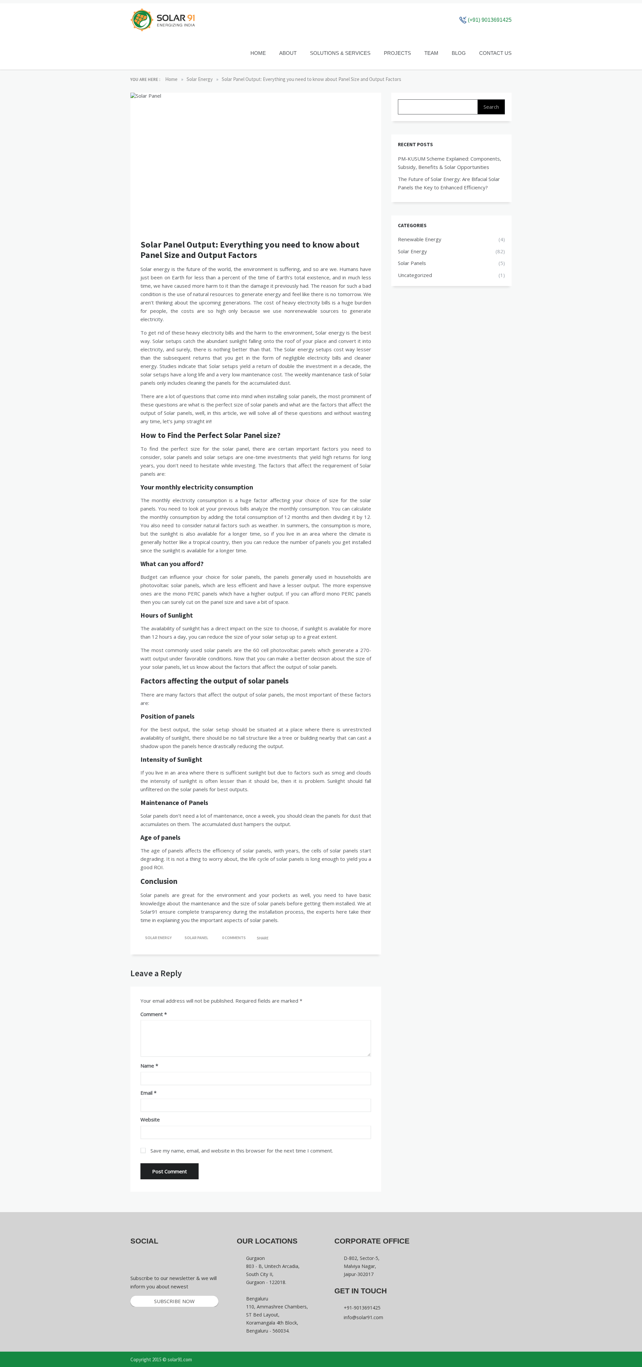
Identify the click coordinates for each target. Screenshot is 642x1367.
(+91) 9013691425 (489, 20)
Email (148, 1092)
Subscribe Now (174, 1301)
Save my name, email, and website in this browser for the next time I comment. (241, 1150)
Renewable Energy (419, 239)
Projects (397, 53)
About (288, 53)
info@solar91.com (363, 1317)
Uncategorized (415, 275)
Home (258, 53)
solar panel (196, 937)
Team (431, 53)
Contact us (495, 53)
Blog (459, 53)
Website (150, 1119)
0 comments (234, 937)
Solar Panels (412, 263)
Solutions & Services (340, 53)
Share (262, 937)
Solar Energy (158, 937)
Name (149, 1065)
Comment (151, 1014)
